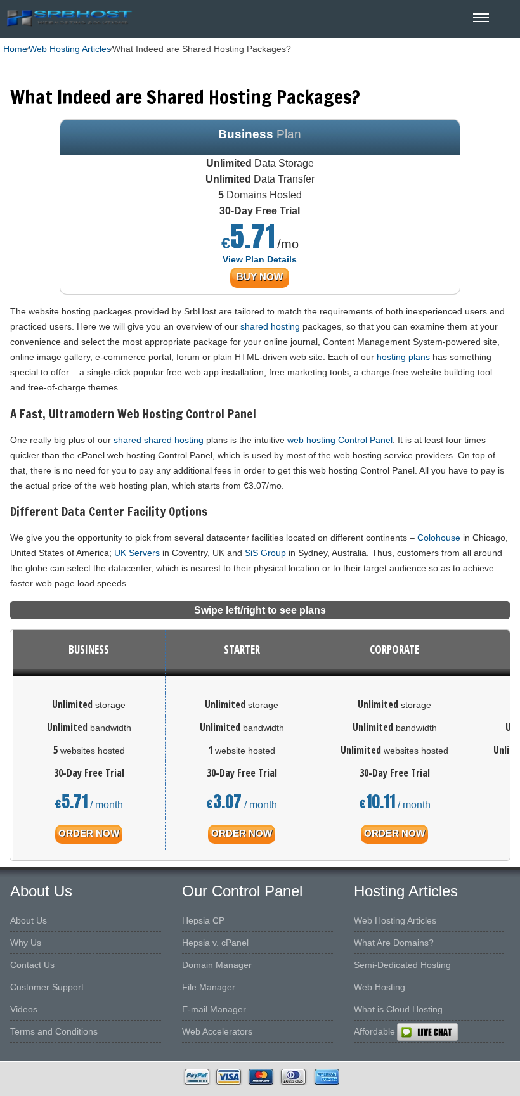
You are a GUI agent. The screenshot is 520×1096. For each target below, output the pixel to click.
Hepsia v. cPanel (215, 943)
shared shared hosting (159, 440)
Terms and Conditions (54, 1031)
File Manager (208, 987)
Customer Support (47, 987)
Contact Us (32, 965)
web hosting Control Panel (340, 440)
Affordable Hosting (391, 1031)
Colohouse (438, 537)
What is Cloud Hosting (398, 1009)
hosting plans (403, 357)
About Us (28, 920)
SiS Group (265, 553)
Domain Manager (217, 965)
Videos (23, 1009)
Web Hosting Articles (70, 49)
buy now (260, 276)
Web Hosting (379, 987)
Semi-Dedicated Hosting (402, 965)
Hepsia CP (203, 920)
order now (88, 833)
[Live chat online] (458, 1031)
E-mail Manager (214, 1009)
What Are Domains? (394, 943)
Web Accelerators (217, 1031)
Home (15, 49)
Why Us (25, 943)
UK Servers (137, 553)
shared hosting (270, 326)
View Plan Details (260, 259)
